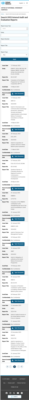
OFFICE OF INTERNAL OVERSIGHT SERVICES (11, 9)
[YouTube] (18, 393)
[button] (18, 94)
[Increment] (27, 28)
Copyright (22, 379)
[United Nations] (6, 3)
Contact (14, 379)
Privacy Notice (21, 383)
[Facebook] (7, 393)
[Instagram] (10, 393)
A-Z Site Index (6, 379)
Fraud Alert (11, 383)
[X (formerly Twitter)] (14, 393)
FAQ (4, 383)
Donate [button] (15, 396)
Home (2, 14)
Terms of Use (14, 387)
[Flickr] (21, 393)
